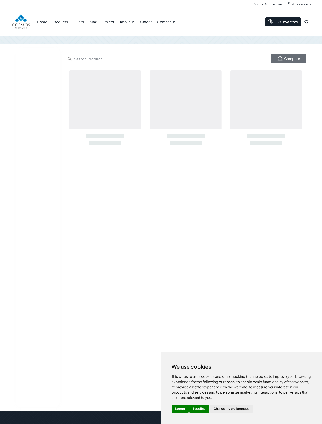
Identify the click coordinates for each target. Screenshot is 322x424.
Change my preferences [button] (231, 408)
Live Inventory (286, 21)
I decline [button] (199, 408)
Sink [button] (93, 21)
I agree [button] (180, 408)
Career (146, 21)
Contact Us (166, 21)
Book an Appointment (268, 4)
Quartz (78, 21)
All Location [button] (300, 4)
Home (42, 21)
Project (108, 21)
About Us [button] (127, 21)
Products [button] (60, 21)
